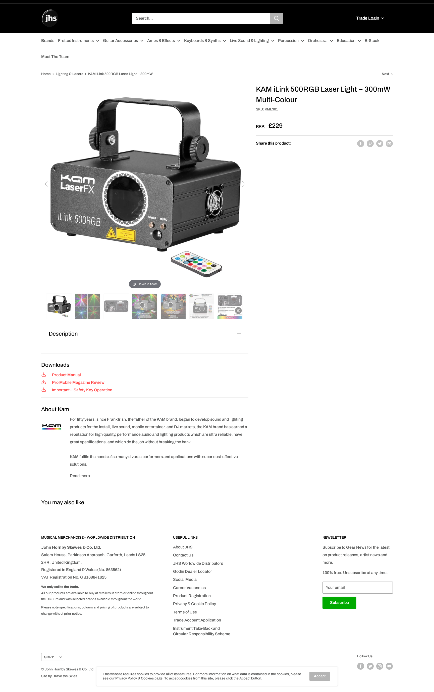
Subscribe (339, 602)
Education (346, 40)
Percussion (288, 40)
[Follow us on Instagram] (379, 666)
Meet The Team (55, 56)
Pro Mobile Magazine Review (77, 382)
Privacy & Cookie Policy (194, 604)
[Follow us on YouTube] (389, 666)
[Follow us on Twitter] (370, 666)
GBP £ (49, 657)
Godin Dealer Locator (192, 571)
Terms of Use (185, 612)
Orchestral (318, 40)
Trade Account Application (197, 620)
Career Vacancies (189, 588)
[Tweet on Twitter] (379, 143)
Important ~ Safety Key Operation (81, 390)
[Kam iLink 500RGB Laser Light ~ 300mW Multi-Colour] (59, 306)
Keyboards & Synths (202, 40)
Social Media (185, 579)
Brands (47, 40)
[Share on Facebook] (360, 143)
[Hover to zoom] (144, 186)
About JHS (183, 547)
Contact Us (183, 555)
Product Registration (192, 596)
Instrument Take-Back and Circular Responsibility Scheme (201, 631)
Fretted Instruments (76, 40)
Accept (319, 676)
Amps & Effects (161, 40)
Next (385, 74)
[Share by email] (389, 143)
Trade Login (368, 18)
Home (46, 74)
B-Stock (372, 40)
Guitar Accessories (120, 40)
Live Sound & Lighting (249, 40)
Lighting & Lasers (69, 74)
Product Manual (66, 375)
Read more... (82, 476)
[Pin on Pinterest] (370, 143)
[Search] (276, 18)
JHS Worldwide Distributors (198, 563)
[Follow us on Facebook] (360, 666)
